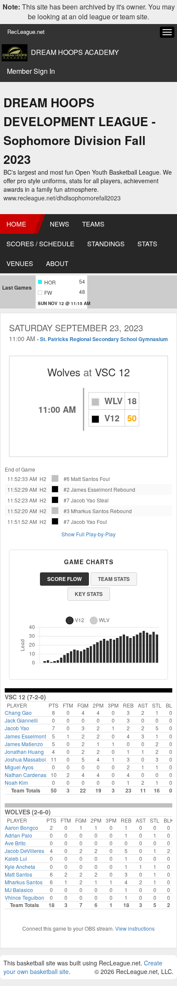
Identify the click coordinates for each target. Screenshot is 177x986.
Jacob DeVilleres (24, 850)
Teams (93, 223)
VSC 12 (112, 371)
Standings (106, 243)
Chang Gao (18, 712)
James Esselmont (25, 736)
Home (16, 223)
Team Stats (114, 579)
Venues (19, 263)
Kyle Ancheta (20, 866)
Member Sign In (31, 71)
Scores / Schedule (40, 243)
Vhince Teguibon (24, 897)
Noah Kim (16, 782)
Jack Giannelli (21, 720)
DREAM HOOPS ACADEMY (75, 52)
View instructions (135, 928)
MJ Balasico (19, 889)
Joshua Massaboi (25, 759)
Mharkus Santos (24, 882)
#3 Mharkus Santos (86, 510)
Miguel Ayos (19, 767)
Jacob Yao (17, 728)
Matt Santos (18, 874)
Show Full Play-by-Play (88, 534)
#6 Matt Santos (81, 478)
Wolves (63, 371)
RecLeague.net (26, 31)
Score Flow (64, 579)
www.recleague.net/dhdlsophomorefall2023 (62, 198)
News (59, 223)
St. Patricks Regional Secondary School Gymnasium (104, 339)
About (57, 263)
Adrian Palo (18, 835)
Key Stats (89, 594)
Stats (147, 243)
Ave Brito (15, 843)
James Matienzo (24, 743)
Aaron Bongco (21, 827)
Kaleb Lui (16, 858)
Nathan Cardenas (25, 774)
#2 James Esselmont (88, 489)
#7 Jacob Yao (79, 500)
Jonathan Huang (24, 751)
